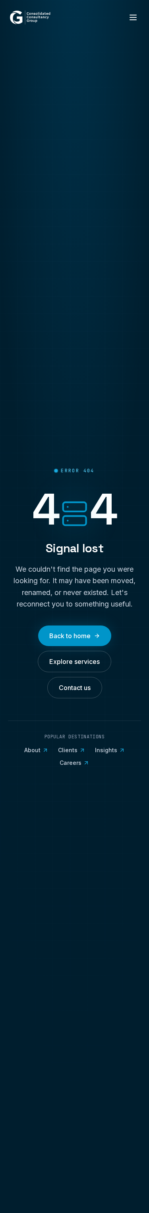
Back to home (70, 636)
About (32, 750)
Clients (67, 750)
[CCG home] (30, 17)
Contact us (75, 688)
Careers (70, 762)
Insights (106, 750)
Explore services (74, 661)
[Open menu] (133, 17)
